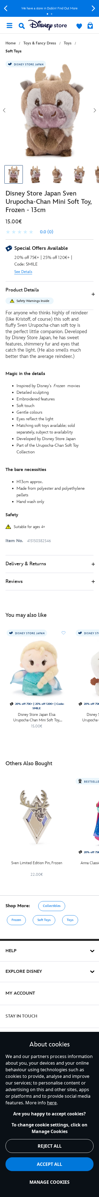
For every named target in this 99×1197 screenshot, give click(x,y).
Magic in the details (25, 373)
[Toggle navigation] (9, 25)
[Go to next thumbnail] (95, 110)
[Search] (21, 26)
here (52, 1103)
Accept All (49, 1164)
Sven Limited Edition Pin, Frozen (36, 863)
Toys (70, 920)
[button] (50, 295)
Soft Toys (44, 920)
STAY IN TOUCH (21, 1016)
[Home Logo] (47, 25)
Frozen (16, 920)
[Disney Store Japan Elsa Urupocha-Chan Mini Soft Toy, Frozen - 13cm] (37, 669)
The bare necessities (26, 469)
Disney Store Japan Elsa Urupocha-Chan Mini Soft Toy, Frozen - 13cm (36, 717)
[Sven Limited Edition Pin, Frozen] (37, 817)
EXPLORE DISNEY (24, 971)
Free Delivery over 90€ (50, 8)
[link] (29, 232)
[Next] (93, 8)
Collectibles (52, 906)
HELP (11, 951)
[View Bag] (90, 26)
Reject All (50, 1146)
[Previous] (5, 8)
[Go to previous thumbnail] (4, 110)
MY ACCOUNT (20, 993)
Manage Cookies (49, 1182)
